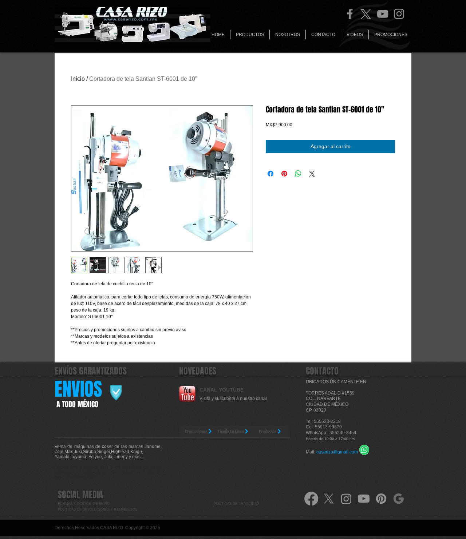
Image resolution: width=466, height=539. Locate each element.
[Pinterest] (381, 499)
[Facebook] (350, 14)
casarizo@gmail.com (337, 452)
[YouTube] (383, 14)
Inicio (78, 79)
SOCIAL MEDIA (80, 494)
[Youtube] (364, 499)
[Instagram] (399, 14)
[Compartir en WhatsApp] (298, 173)
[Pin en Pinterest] (284, 173)
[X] (329, 499)
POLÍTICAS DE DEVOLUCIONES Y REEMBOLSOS (98, 509)
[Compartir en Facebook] (270, 173)
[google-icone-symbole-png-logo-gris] (399, 499)
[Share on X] (312, 173)
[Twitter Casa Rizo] (366, 14)
